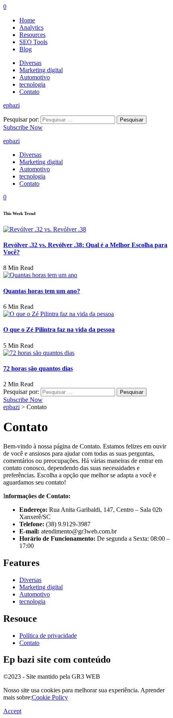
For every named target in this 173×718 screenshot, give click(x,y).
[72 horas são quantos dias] (38, 352)
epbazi (11, 105)
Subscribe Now (23, 127)
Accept (12, 711)
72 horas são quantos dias (38, 368)
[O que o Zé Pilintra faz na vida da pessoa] (58, 313)
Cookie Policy (50, 697)
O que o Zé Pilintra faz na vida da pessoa (59, 329)
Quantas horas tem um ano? (41, 291)
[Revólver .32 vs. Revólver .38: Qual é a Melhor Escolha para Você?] (44, 229)
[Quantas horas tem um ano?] (40, 275)
